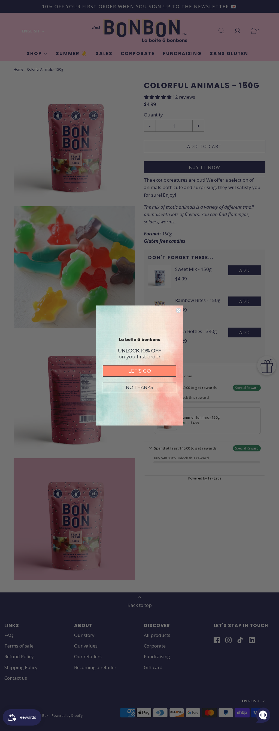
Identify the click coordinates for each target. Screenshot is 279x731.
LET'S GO (139, 371)
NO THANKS (139, 387)
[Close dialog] (178, 310)
